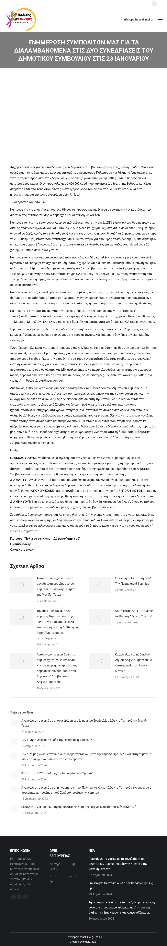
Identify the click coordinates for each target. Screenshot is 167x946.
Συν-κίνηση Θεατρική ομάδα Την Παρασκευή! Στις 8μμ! (134, 580)
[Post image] (21, 585)
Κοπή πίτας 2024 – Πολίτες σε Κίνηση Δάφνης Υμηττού (134, 613)
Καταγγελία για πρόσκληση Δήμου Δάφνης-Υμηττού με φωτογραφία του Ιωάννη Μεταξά (133, 663)
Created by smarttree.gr (83, 941)
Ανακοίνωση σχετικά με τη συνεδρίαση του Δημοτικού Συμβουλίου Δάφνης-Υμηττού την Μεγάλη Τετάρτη (57, 586)
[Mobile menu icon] (160, 19)
